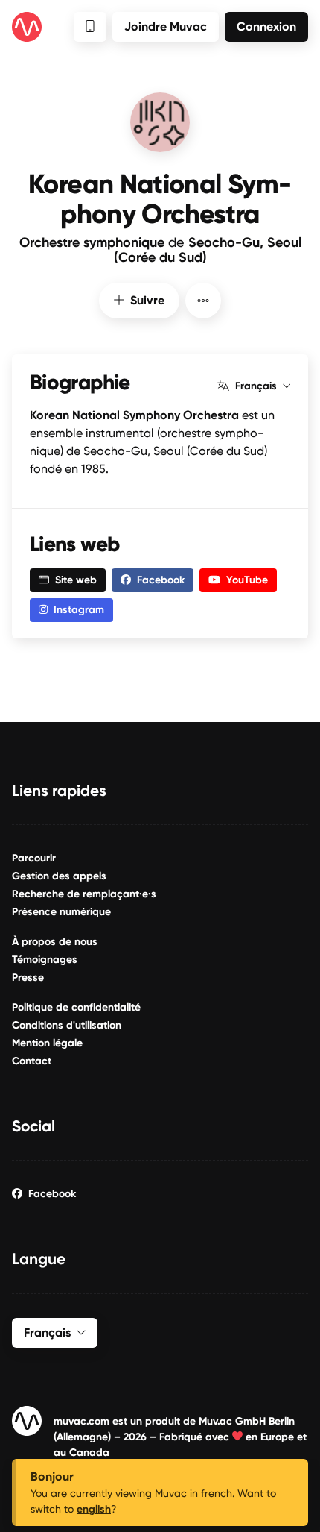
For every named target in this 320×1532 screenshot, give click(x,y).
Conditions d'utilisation (66, 1025)
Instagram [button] (79, 609)
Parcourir (34, 858)
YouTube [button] (247, 580)
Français (256, 386)
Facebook (52, 1193)
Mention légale (47, 1043)
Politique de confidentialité (76, 1007)
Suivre (147, 300)
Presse (28, 977)
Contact (31, 1061)
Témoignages (44, 959)
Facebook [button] (161, 580)
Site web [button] (76, 580)
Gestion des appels (59, 876)
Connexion (266, 26)
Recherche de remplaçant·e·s (84, 894)
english (94, 1509)
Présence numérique (61, 911)
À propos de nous (54, 941)
